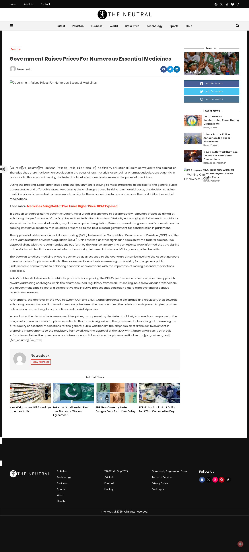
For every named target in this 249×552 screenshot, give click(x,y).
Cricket (108, 477)
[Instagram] (226, 4)
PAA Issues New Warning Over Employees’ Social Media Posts (218, 173)
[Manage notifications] (240, 544)
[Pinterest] (232, 4)
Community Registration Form (169, 471)
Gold (189, 26)
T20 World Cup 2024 (116, 471)
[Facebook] (216, 4)
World (114, 26)
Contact (45, 4)
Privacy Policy (160, 483)
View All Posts (40, 362)
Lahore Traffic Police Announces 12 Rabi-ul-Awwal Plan (217, 138)
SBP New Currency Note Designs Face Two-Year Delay (115, 409)
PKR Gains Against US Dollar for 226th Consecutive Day (157, 409)
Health (61, 501)
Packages (158, 489)
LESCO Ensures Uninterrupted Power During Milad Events (221, 120)
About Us (28, 4)
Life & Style (132, 26)
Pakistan (78, 26)
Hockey (108, 489)
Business (96, 26)
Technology (154, 26)
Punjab (214, 127)
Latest (61, 26)
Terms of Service (162, 477)
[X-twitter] (221, 4)
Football (109, 483)
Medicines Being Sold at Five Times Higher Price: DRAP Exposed (72, 206)
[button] (163, 69)
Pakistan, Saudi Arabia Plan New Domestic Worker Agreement (71, 411)
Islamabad (209, 162)
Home (13, 4)
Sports (174, 26)
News (206, 127)
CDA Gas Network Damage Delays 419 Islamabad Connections (220, 155)
